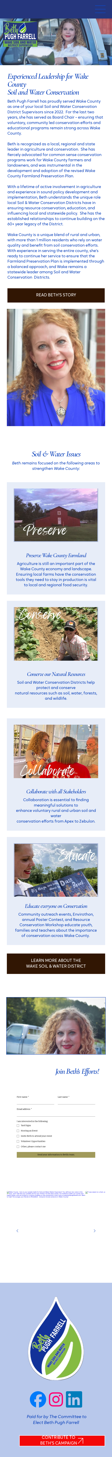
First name (23, 1097)
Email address (24, 1109)
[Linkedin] (74, 1399)
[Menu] (100, 9)
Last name (63, 1097)
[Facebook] (38, 1399)
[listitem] (46, 1230)
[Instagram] (56, 1399)
